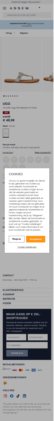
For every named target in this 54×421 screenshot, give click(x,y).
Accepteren (36, 239)
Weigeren (16, 239)
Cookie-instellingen (27, 247)
